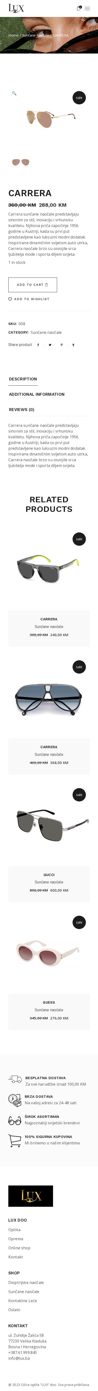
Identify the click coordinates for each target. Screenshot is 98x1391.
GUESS (49, 1002)
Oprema (15, 1238)
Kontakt (15, 1257)
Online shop (19, 1247)
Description (23, 379)
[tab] (23, 380)
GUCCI (49, 875)
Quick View (65, 635)
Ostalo (14, 1309)
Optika (14, 1229)
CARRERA (48, 619)
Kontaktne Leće (22, 1300)
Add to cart (30, 285)
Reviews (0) (21, 409)
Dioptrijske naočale (26, 1282)
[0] (78, 8)
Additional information (36, 394)
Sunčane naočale (46, 332)
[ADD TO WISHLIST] (32, 635)
